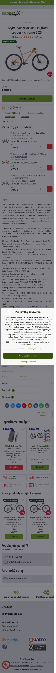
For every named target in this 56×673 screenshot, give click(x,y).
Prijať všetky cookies (28, 356)
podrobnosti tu (31, 337)
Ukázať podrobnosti (28, 362)
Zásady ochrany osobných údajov (28, 349)
